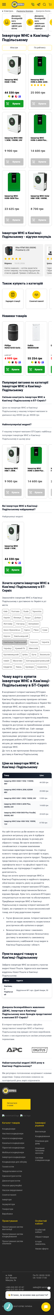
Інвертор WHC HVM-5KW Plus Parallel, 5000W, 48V (14, 198)
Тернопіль (37, 611)
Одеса (27, 630)
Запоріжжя (33, 624)
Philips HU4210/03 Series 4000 (13, 347)
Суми (44, 630)
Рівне (36, 630)
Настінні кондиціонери (12, 1133)
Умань (19, 667)
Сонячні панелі (9, 1195)
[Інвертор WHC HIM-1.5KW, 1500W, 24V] (6, 155)
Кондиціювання (42, 1136)
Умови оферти (41, 1249)
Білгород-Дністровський (37, 661)
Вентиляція (40, 1131)
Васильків (45, 654)
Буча (34, 654)
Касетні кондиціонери (12, 1138)
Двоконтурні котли (11, 1181)
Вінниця (17, 617)
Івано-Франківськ (11, 630)
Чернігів (45, 642)
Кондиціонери (8, 1129)
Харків (6, 617)
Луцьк (28, 617)
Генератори (7, 1209)
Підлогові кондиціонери (13, 1148)
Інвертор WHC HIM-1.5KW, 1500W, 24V (14, 139)
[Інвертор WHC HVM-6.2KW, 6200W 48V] (32, 96)
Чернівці (7, 648)
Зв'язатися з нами (12, 1104)
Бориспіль (42, 667)
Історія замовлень (40, 1242)
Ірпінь (25, 654)
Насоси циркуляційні (12, 1185)
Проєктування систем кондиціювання (12, 1235)
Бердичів (7, 667)
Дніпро (37, 617)
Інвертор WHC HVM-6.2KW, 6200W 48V (40, 81)
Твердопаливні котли (12, 1171)
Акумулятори (8, 1204)
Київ (5, 611)
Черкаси (34, 642)
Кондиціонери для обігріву (14, 1162)
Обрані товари (42, 1237)
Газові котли (8, 1166)
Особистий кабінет (40, 1231)
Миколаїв (33, 648)
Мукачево (17, 661)
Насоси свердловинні (12, 1190)
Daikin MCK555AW (33, 346)
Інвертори (7, 1199)
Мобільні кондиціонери (13, 1152)
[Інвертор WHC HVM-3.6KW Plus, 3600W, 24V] (32, 155)
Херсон (6, 636)
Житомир (7, 624)
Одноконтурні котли (11, 1176)
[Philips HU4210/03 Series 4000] (14, 362)
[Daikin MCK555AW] (37, 362)
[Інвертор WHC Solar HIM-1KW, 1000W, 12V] (32, 213)
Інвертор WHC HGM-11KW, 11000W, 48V (11, 81)
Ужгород (20, 624)
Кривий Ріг (20, 648)
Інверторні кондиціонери (13, 1157)
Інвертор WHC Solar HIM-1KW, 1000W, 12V (40, 198)
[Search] (44, 4)
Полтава (15, 611)
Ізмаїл (6, 661)
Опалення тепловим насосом (39, 1150)
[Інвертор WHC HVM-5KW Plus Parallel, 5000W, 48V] (6, 213)
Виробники (7, 1214)
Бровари (29, 667)
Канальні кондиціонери (13, 1143)
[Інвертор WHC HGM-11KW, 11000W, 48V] (14, 96)
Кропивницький (11, 654)
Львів (26, 611)
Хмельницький (21, 636)
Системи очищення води (42, 1159)
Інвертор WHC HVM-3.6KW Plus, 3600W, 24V (39, 140)
